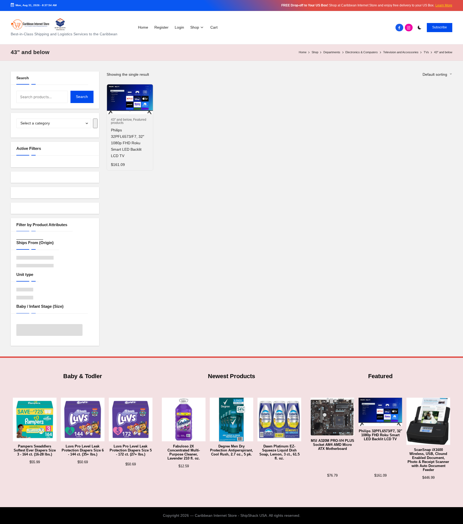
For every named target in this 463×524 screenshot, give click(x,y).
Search (22, 78)
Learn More (443, 5)
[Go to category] (95, 123)
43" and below (121, 119)
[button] (439, 27)
